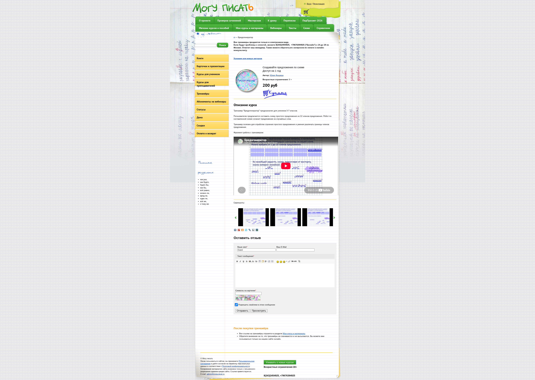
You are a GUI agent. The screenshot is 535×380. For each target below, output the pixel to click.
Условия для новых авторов (248, 58)
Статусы (201, 109)
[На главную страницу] (234, 37)
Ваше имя (242, 247)
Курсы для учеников (208, 74)
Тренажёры (203, 93)
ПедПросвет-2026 (312, 20)
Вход (309, 4)
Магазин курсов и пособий (214, 28)
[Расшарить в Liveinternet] (253, 231)
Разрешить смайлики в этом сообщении (256, 305)
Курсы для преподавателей (206, 84)
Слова (306, 28)
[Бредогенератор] (246, 93)
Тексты (292, 28)
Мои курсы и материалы (249, 28)
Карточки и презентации (210, 66)
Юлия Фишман (277, 75)
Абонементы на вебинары (211, 101)
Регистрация (318, 4)
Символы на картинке (245, 290)
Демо (200, 117)
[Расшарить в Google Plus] (238, 231)
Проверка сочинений (229, 20)
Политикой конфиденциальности (236, 366)
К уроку (272, 20)
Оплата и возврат (206, 133)
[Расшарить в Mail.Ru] (256, 231)
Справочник (323, 28)
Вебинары (276, 28)
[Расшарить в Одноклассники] (242, 231)
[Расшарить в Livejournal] (249, 231)
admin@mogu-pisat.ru (215, 374)
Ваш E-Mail (281, 247)
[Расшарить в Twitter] (246, 231)
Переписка (290, 20)
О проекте (204, 20)
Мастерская (254, 20)
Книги (200, 58)
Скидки (201, 125)
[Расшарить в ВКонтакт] (235, 231)
